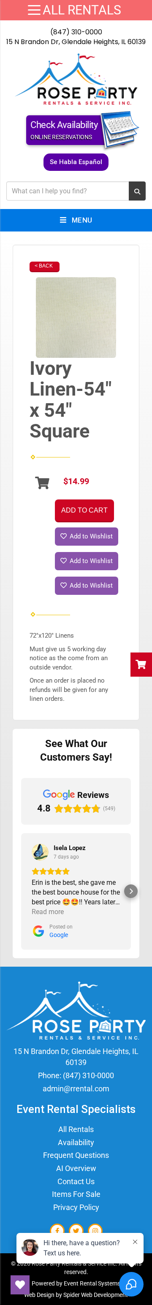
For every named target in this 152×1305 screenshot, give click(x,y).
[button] (21, 891)
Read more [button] (48, 912)
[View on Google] (40, 852)
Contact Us (76, 1181)
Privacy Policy (76, 1207)
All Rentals (76, 1129)
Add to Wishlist (90, 536)
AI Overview (76, 1168)
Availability (76, 1142)
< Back (44, 266)
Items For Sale (76, 1194)
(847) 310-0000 (76, 32)
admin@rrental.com (76, 1088)
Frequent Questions (76, 1155)
